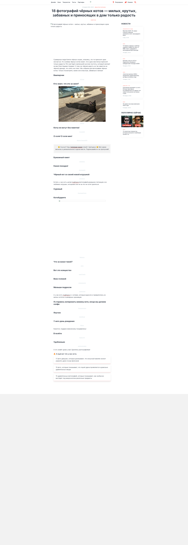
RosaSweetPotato (82, 193)
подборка (75, 182)
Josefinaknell (82, 291)
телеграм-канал (76, 147)
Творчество (66, 2)
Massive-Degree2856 (82, 140)
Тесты (74, 2)
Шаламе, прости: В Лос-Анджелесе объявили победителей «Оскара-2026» (131, 62)
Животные (93, 20)
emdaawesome (82, 283)
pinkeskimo (82, 161)
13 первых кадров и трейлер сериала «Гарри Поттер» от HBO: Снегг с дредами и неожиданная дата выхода (131, 48)
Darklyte (82, 123)
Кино (59, 2)
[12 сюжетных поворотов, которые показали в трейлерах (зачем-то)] (132, 121)
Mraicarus (82, 257)
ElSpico (82, 325)
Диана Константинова (100, 7)
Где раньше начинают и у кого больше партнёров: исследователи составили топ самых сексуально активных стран (132, 90)
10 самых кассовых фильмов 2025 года (131, 104)
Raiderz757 (82, 337)
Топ (129, 85)
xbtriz (82, 265)
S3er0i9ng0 (82, 316)
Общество (125, 85)
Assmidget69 (82, 170)
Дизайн (53, 2)
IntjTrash (82, 79)
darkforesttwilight (82, 346)
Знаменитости (126, 28)
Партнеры (81, 2)
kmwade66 (82, 131)
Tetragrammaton (82, 308)
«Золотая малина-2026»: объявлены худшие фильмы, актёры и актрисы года (131, 75)
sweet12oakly (82, 274)
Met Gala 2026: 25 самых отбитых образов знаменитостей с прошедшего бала (131, 33)
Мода (131, 28)
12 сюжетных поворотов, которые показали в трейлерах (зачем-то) (132, 133)
